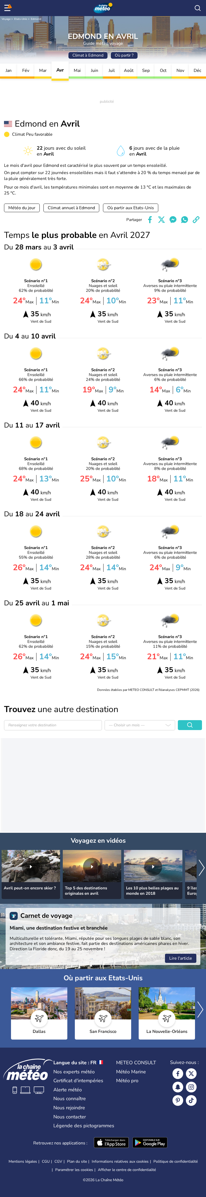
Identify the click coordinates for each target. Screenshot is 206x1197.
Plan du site (77, 1161)
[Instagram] (191, 1087)
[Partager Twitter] (161, 219)
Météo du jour (21, 208)
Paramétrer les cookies (74, 1170)
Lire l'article (180, 958)
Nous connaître (69, 1098)
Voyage (6, 19)
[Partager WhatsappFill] (184, 219)
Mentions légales (23, 1161)
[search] (197, 8)
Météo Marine (131, 1072)
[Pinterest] (177, 1100)
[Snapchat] (177, 1087)
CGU (46, 1161)
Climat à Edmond (88, 55)
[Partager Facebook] (149, 219)
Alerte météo (67, 1089)
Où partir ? (124, 55)
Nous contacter (69, 1117)
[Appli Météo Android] (150, 1143)
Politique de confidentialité (175, 1161)
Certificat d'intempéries (78, 1080)
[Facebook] (177, 1073)
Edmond (36, 19)
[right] (201, 868)
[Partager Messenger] (173, 219)
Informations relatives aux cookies (120, 1161)
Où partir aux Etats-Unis (130, 208)
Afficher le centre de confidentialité (127, 1170)
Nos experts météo (74, 1072)
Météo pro (127, 1080)
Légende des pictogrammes (83, 1125)
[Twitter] (191, 1073)
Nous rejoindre (69, 1107)
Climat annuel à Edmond (71, 208)
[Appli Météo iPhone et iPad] (111, 1143)
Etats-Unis (20, 19)
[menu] (8, 8)
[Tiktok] (191, 1100)
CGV (58, 1161)
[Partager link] (196, 219)
